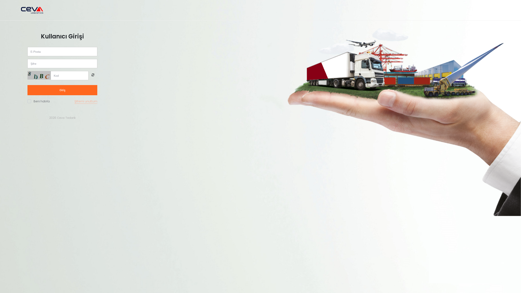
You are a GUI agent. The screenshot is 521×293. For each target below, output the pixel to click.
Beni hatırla (42, 101)
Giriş (62, 90)
